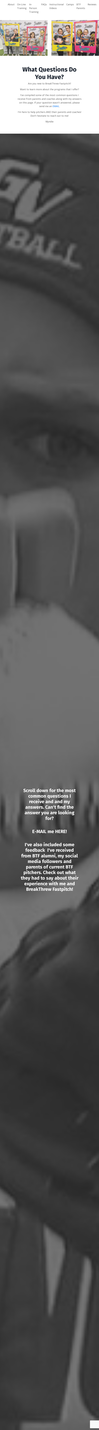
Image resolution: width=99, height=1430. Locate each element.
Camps (70, 4)
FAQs (44, 4)
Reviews (92, 4)
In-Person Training (34, 8)
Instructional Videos (56, 6)
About (11, 4)
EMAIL (56, 106)
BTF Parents (80, 6)
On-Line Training (22, 6)
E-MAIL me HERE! (49, 831)
